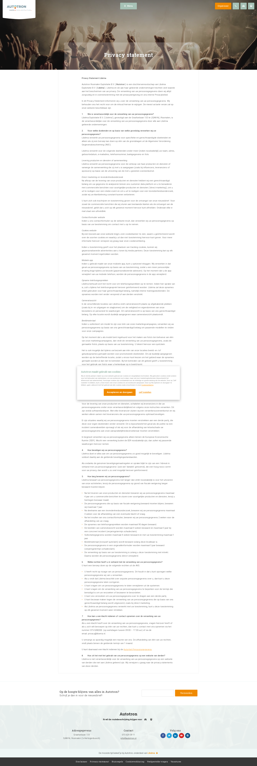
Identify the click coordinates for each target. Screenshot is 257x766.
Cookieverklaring (147, 385)
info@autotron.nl (128, 738)
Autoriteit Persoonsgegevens (138, 649)
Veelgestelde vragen (157, 761)
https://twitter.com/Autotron (169, 735)
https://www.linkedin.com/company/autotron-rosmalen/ (175, 735)
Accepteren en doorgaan (119, 392)
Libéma (151, 753)
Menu (130, 6)
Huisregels (117, 761)
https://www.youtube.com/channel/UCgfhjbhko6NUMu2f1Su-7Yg (181, 735)
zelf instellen (145, 392)
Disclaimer (81, 761)
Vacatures (176, 761)
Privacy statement (99, 761)
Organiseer (223, 6)
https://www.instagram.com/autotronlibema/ (187, 735)
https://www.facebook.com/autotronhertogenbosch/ (163, 735)
